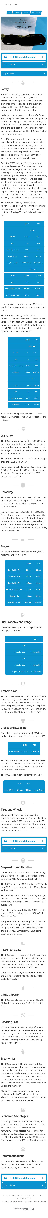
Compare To (26, 12)
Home (9, 12)
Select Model (17, 12)
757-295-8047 (27, 1198)
